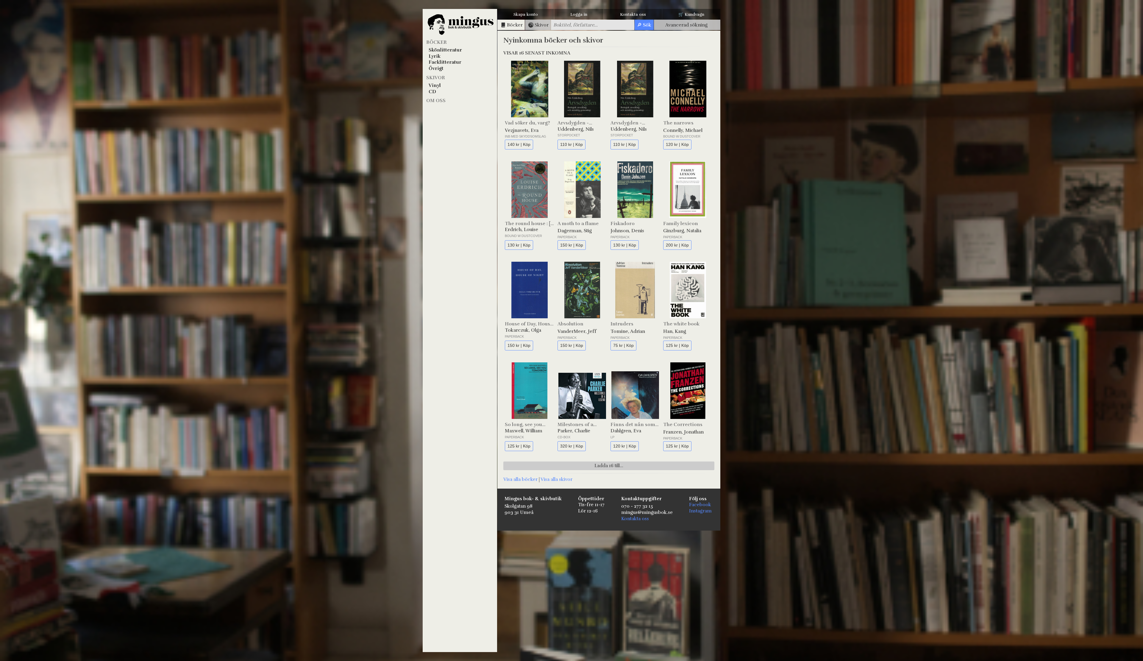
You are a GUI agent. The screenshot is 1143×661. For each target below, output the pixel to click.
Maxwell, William (523, 431)
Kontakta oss (633, 14)
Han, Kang (674, 331)
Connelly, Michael (682, 130)
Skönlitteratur (445, 50)
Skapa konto (525, 14)
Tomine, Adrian (627, 331)
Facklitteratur (445, 62)
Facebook (700, 505)
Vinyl (435, 85)
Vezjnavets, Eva (521, 130)
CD (432, 92)
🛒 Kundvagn (691, 14)
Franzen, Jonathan (683, 432)
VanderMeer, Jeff (577, 331)
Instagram (700, 511)
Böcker (436, 42)
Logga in (578, 14)
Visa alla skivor (556, 479)
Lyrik (435, 56)
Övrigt (436, 68)
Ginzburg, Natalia (682, 231)
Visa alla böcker (520, 479)
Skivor (435, 78)
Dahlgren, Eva (625, 431)
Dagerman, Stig (575, 231)
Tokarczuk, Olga (523, 330)
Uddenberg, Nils (576, 129)
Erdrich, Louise (521, 230)
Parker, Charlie (574, 431)
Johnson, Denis (627, 231)
